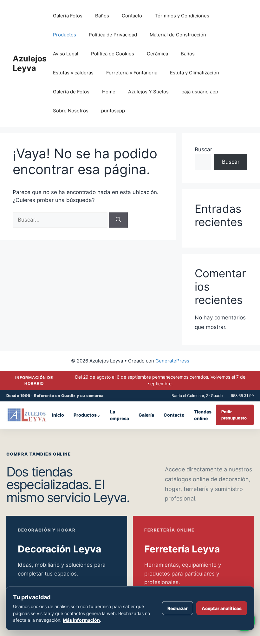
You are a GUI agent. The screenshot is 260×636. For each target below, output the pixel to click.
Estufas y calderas (73, 73)
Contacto (132, 16)
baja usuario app (199, 92)
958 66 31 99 (242, 395)
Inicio (58, 415)
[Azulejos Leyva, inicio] (27, 415)
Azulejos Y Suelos (148, 92)
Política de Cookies (112, 54)
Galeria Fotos (67, 16)
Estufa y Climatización (194, 73)
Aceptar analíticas (222, 608)
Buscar (203, 149)
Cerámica (157, 54)
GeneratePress (172, 361)
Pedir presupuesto (234, 414)
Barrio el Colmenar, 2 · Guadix (197, 395)
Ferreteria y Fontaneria (131, 73)
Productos (64, 35)
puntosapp (113, 111)
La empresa (119, 415)
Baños (102, 16)
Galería (146, 415)
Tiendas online (202, 415)
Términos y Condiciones (182, 16)
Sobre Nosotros (70, 111)
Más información (81, 620)
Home (108, 92)
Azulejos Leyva (30, 63)
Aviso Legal (65, 54)
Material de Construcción (178, 35)
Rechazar (177, 608)
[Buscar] (118, 220)
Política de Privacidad (113, 35)
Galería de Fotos (71, 92)
